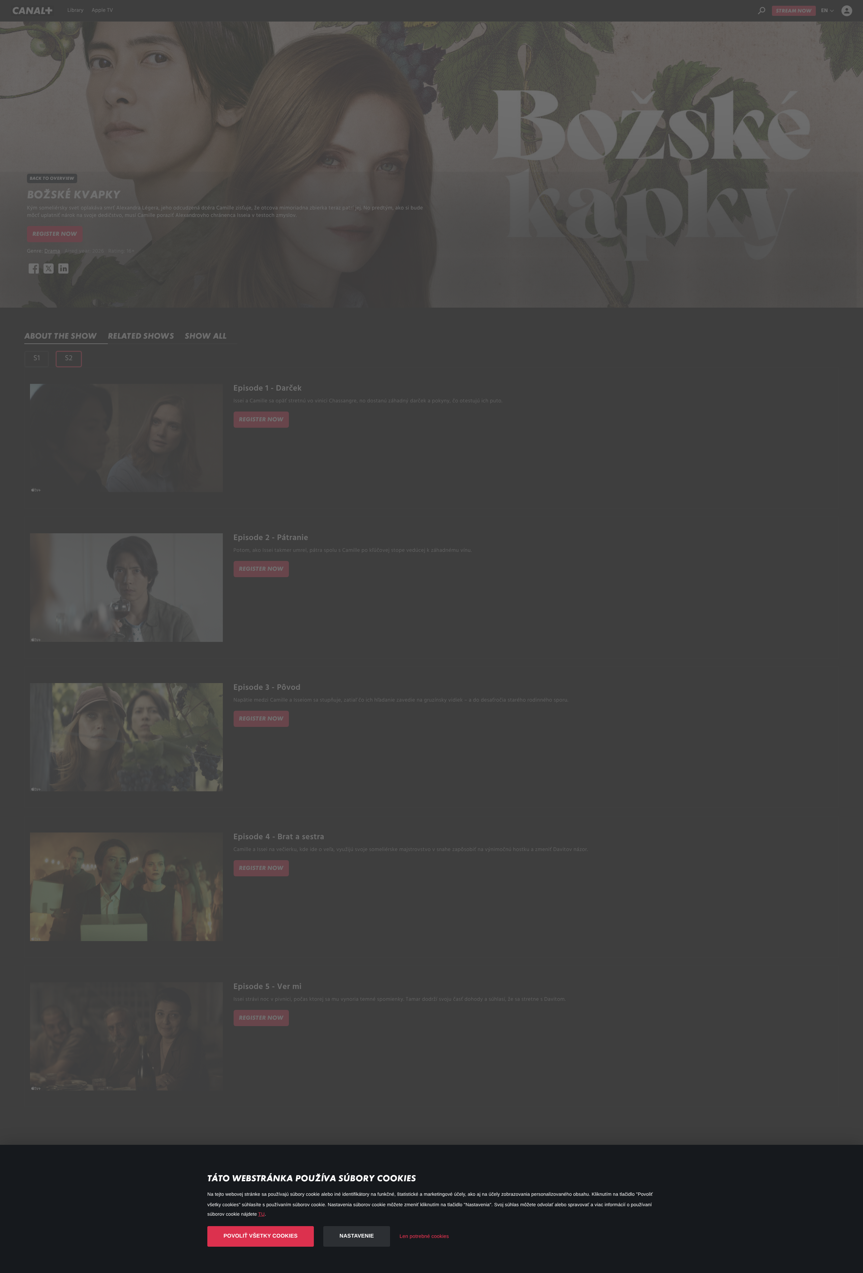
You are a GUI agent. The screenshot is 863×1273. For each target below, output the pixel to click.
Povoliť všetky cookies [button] (261, 1236)
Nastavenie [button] (356, 1236)
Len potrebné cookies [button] (424, 1236)
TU (261, 1214)
